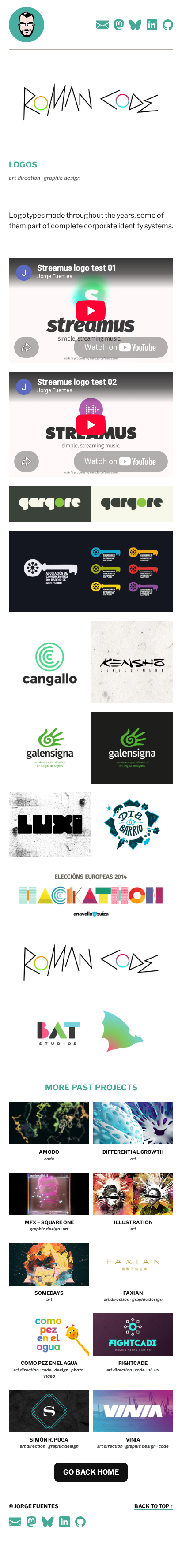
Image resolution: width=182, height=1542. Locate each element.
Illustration (133, 1222)
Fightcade (133, 1363)
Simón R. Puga (49, 1440)
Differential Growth (132, 1152)
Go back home (91, 1472)
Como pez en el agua (49, 1363)
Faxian (133, 1293)
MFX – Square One (49, 1222)
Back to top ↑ (153, 1506)
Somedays (49, 1293)
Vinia (133, 1440)
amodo (49, 1152)
